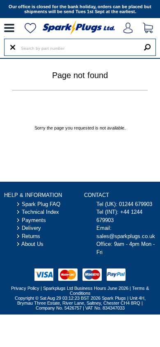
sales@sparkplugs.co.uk (125, 236)
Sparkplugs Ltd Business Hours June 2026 (85, 288)
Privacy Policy (25, 288)
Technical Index (40, 212)
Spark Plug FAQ (41, 204)
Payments (34, 220)
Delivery (31, 228)
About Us (32, 244)
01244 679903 (135, 204)
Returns (31, 236)
